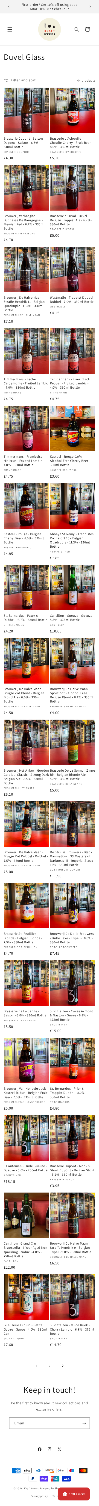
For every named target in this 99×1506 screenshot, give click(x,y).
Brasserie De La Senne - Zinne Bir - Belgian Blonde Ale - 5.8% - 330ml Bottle (72, 774)
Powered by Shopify (52, 1488)
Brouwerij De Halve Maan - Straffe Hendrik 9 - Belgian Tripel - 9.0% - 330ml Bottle (70, 1247)
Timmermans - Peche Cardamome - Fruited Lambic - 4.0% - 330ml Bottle (26, 383)
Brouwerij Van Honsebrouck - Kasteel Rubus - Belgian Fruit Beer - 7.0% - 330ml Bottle (26, 1092)
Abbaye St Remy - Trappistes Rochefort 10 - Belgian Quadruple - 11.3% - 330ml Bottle (71, 540)
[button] (9, 29)
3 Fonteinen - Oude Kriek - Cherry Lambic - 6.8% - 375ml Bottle (72, 1329)
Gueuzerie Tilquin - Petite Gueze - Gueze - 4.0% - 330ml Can (25, 1329)
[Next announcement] (90, 7)
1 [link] (36, 1365)
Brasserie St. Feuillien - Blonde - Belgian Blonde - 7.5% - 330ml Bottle (23, 938)
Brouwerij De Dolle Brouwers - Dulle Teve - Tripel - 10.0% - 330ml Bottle (72, 938)
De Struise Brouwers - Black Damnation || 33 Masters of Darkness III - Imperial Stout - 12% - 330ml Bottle (72, 858)
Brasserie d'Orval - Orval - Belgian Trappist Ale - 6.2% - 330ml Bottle (71, 220)
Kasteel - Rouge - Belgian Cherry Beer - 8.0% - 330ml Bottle (24, 538)
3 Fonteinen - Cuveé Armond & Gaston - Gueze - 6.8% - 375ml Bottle (71, 1015)
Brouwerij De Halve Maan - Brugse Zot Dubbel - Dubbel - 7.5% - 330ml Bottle (26, 856)
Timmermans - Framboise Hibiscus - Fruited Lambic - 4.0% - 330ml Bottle (24, 460)
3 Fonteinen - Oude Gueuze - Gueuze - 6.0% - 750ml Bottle (26, 1168)
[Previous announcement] (9, 7)
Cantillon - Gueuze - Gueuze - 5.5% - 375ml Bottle (72, 617)
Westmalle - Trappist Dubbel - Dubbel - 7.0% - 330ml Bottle (72, 299)
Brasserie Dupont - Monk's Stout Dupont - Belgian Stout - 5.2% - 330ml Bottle (72, 1170)
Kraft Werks (31, 1488)
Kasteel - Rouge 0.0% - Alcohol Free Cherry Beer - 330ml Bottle (70, 460)
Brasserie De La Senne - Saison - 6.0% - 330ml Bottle (25, 1013)
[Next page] (62, 1365)
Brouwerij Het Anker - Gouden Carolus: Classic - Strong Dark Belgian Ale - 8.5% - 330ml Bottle (26, 776)
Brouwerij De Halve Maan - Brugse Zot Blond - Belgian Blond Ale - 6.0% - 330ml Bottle (24, 695)
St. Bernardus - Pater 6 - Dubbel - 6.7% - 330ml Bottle (25, 617)
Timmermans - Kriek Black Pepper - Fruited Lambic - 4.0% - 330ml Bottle (70, 383)
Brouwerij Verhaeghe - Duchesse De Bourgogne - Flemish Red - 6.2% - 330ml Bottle (24, 222)
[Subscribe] (84, 1423)
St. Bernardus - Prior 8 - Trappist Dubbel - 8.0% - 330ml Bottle (68, 1092)
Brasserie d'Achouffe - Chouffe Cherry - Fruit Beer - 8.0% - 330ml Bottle (71, 142)
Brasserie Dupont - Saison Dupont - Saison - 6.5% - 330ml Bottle (23, 142)
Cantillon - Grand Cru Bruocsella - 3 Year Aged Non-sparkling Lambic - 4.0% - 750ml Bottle (26, 1249)
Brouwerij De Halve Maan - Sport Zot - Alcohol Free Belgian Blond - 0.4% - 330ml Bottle (71, 695)
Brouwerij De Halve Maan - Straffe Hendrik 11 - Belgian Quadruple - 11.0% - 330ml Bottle (24, 303)
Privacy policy (39, 1496)
